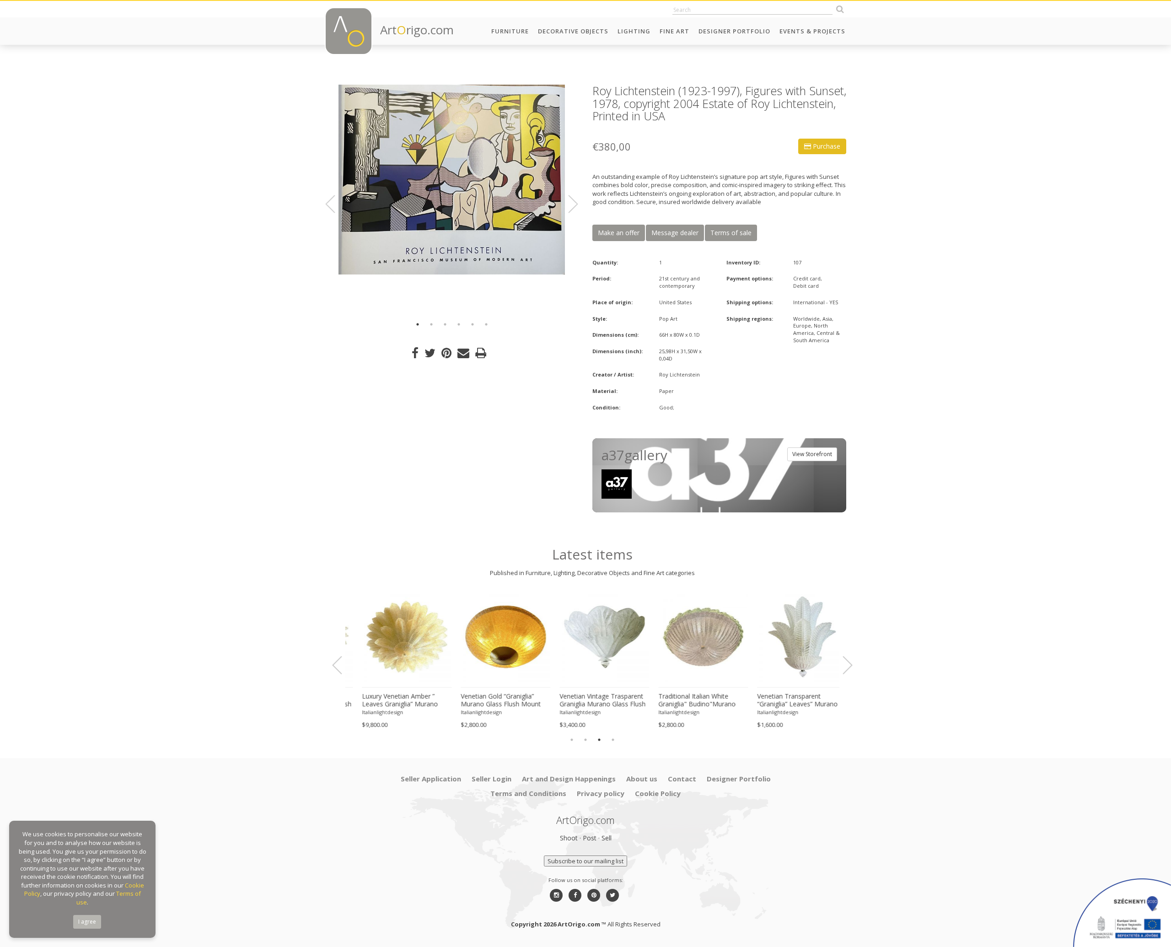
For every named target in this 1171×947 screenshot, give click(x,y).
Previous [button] (336, 204)
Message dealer (674, 232)
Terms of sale (731, 232)
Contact (682, 778)
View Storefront (812, 454)
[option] (451, 179)
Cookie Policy (658, 793)
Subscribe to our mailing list (585, 861)
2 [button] (431, 324)
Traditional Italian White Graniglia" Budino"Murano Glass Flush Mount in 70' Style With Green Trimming (690, 700)
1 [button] (417, 324)
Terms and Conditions (528, 793)
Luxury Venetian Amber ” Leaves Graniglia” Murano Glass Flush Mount (388, 700)
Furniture (510, 31)
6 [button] (486, 324)
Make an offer (618, 232)
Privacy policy (600, 793)
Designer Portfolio (734, 31)
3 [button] (445, 324)
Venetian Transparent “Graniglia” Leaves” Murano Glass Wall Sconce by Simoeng (785, 700)
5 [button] (472, 324)
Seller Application (431, 778)
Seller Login (491, 778)
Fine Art (674, 31)
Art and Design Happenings (569, 778)
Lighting (634, 31)
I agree (87, 921)
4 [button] (458, 324)
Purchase (825, 146)
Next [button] (568, 204)
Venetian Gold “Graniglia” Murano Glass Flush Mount (489, 700)
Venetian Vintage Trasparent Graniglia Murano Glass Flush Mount (591, 700)
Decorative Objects (573, 31)
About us (641, 778)
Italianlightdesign (370, 712)
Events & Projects (812, 31)
